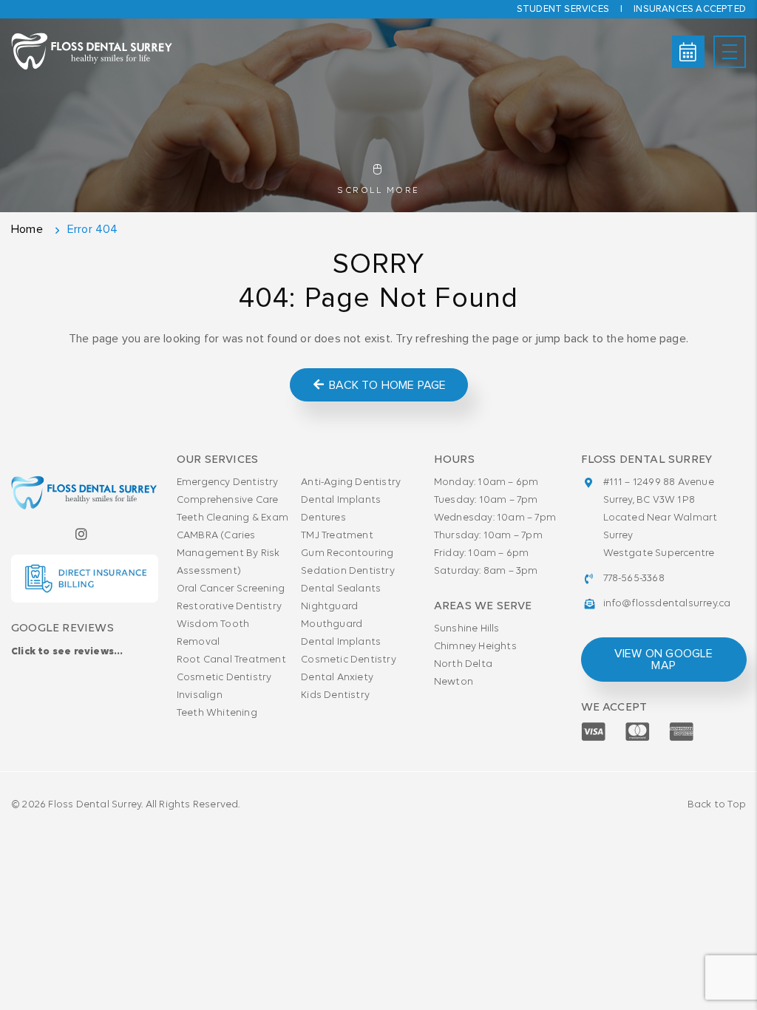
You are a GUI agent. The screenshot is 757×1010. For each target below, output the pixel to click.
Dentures (323, 517)
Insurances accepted (690, 9)
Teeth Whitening (217, 713)
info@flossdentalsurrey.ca (667, 603)
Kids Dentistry (335, 695)
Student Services (563, 9)
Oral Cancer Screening (231, 588)
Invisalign (200, 695)
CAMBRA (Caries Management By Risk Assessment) (228, 553)
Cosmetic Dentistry (224, 677)
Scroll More (378, 190)
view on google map (663, 659)
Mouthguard (331, 624)
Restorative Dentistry (229, 606)
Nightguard (329, 606)
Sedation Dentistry (348, 571)
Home (27, 229)
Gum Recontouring (347, 553)
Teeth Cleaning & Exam (232, 517)
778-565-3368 (634, 578)
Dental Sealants (341, 588)
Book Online (688, 51)
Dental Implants (341, 500)
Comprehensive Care (228, 500)
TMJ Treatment (337, 535)
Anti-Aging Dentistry (351, 482)
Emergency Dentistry (228, 482)
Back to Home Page (386, 385)
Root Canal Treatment (231, 659)
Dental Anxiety (337, 677)
